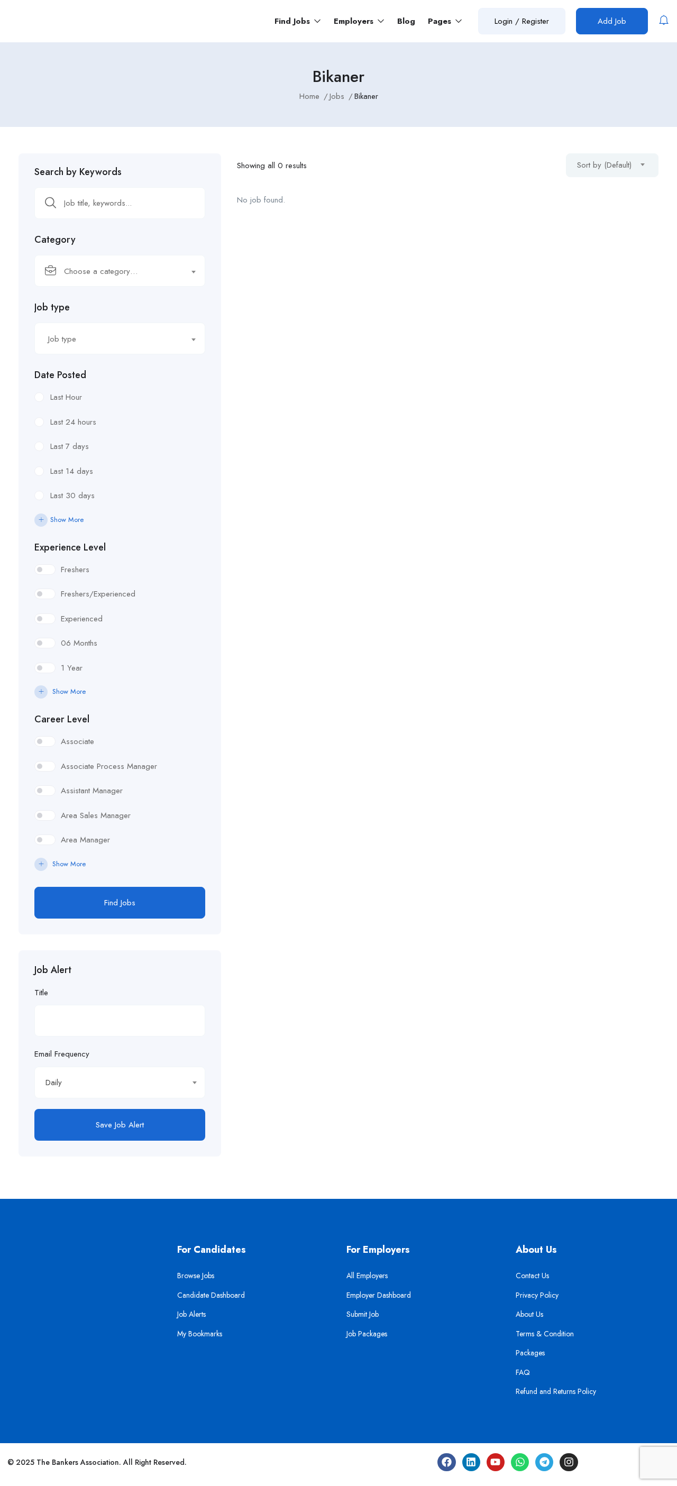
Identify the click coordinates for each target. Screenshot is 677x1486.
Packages (530, 1352)
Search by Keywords (78, 172)
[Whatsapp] (520, 1462)
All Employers (367, 1275)
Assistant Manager (92, 790)
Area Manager (85, 840)
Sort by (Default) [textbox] (604, 165)
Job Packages (366, 1333)
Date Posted (60, 375)
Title (41, 992)
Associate (77, 741)
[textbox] (113, 271)
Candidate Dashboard (211, 1295)
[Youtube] (496, 1462)
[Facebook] (446, 1462)
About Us (529, 1314)
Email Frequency (61, 1054)
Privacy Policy (537, 1295)
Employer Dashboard (378, 1295)
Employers (355, 21)
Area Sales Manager (96, 815)
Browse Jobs (195, 1275)
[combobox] (119, 271)
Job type (52, 307)
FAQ (523, 1372)
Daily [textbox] (53, 1082)
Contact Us (532, 1275)
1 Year (72, 668)
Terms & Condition (545, 1333)
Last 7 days (69, 446)
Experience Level (70, 547)
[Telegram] (544, 1462)
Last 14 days (71, 471)
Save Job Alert (120, 1125)
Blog (406, 21)
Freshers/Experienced (98, 594)
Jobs (337, 96)
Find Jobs (294, 21)
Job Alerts (191, 1314)
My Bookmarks (199, 1333)
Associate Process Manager (109, 766)
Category (55, 239)
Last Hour (66, 397)
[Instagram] (569, 1462)
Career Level (61, 719)
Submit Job (362, 1314)
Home (309, 96)
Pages (441, 21)
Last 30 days (72, 495)
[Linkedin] (471, 1462)
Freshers (75, 569)
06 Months (79, 643)
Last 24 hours (73, 422)
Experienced (82, 619)
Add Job (612, 21)
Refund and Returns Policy (556, 1391)
